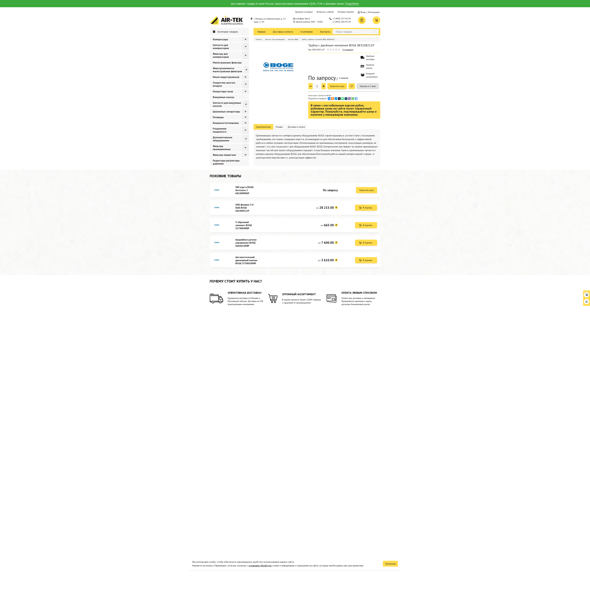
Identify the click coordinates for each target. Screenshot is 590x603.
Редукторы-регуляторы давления (226, 162)
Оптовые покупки (346, 11)
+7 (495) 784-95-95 (341, 21)
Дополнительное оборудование (222, 139)
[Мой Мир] (335, 98)
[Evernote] (342, 98)
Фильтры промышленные (222, 148)
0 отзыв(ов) (347, 49)
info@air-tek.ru (303, 18)
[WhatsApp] (352, 98)
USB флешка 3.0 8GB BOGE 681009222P (244, 207)
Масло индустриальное (226, 76)
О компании (306, 31)
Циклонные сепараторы (226, 111)
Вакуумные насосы (223, 97)
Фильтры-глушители (224, 154)
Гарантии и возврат (304, 11)
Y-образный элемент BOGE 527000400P (243, 225)
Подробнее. (352, 3)
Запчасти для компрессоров (221, 46)
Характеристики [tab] (263, 126)
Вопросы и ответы (325, 11)
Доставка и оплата (283, 31)
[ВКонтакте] (329, 98)
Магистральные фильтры (227, 62)
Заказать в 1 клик (368, 86)
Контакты (325, 31)
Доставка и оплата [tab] (296, 126)
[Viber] (349, 98)
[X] (339, 98)
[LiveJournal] (346, 98)
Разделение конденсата (219, 130)
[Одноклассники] (332, 98)
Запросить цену (337, 86)
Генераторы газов (223, 91)
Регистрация (374, 12)
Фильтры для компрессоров (221, 55)
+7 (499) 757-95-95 (341, 18)
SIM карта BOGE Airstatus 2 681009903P (244, 190)
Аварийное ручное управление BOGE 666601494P (246, 242)
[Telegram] (356, 98)
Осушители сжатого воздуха (224, 84)
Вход (363, 12)
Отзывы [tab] (279, 126)
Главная (261, 31)
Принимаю (390, 563)
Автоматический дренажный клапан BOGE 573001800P (246, 260)
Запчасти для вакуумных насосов (227, 104)
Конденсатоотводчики (226, 122)
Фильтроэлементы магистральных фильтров (227, 70)
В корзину (367, 207)
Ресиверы (218, 117)
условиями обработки (260, 565)
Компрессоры (220, 39)
